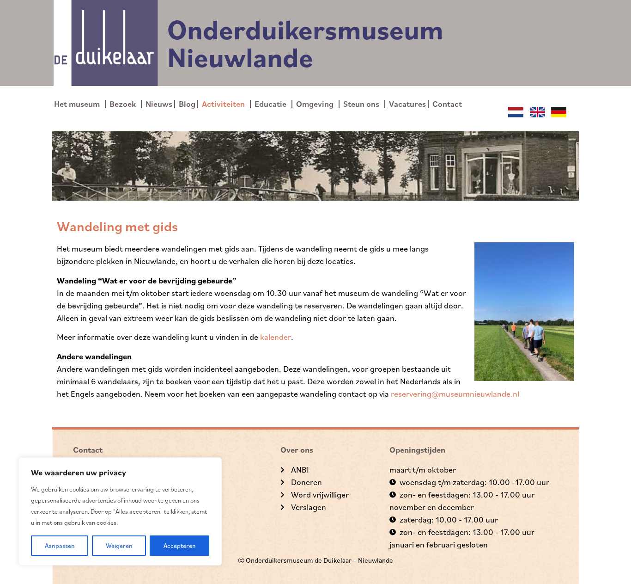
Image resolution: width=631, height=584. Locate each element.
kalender (275, 337)
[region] (120, 511)
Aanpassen (60, 545)
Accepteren (180, 545)
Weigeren (119, 545)
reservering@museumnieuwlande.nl (455, 393)
